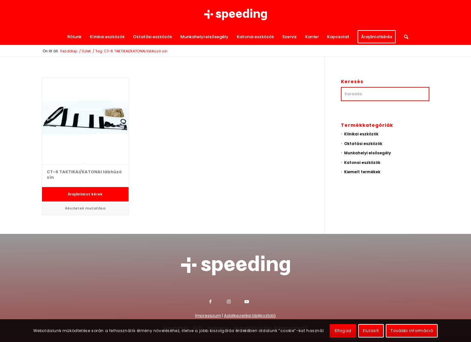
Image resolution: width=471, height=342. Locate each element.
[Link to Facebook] (218, 302)
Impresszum (208, 315)
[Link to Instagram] (235, 302)
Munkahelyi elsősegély (367, 153)
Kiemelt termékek (362, 172)
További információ (412, 330)
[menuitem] (74, 37)
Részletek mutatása (85, 208)
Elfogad (343, 330)
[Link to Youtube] (253, 302)
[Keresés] (404, 37)
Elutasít (371, 330)
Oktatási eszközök (363, 143)
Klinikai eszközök (361, 134)
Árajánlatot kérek (85, 194)
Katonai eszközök (362, 162)
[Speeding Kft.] (235, 14)
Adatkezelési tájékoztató (250, 315)
